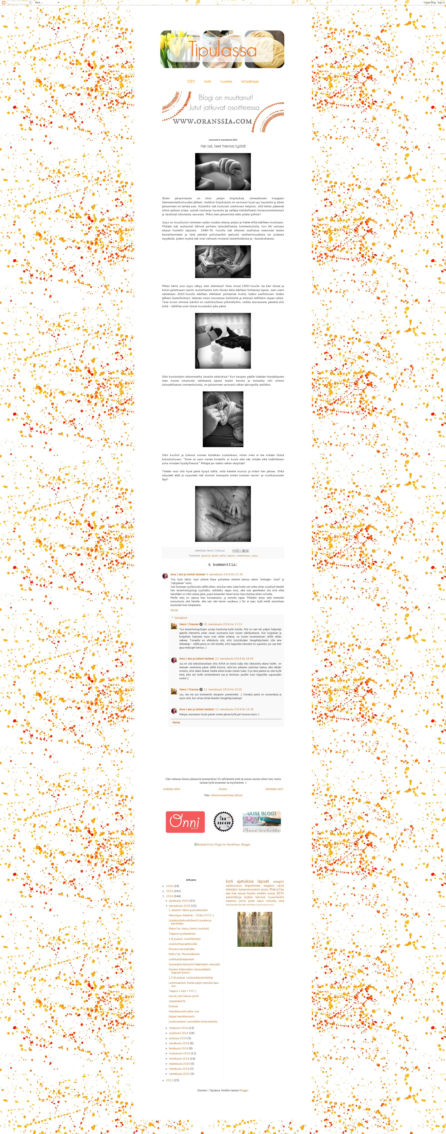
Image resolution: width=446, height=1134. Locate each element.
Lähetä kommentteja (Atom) (226, 795)
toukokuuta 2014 (180, 1053)
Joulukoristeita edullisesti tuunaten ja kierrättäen (190, 922)
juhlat (251, 901)
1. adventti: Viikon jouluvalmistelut (188, 910)
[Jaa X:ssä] (240, 551)
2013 (170, 1080)
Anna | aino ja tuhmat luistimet (187, 574)
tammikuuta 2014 (179, 1074)
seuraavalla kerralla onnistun (240, 904)
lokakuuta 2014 (179, 1028)
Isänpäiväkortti (177, 1001)
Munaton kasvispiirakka (182, 949)
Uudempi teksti (171, 789)
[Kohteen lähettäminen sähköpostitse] (234, 551)
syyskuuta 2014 (179, 1033)
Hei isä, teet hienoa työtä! (184, 996)
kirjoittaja (250, 81)
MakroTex (277, 889)
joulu (264, 889)
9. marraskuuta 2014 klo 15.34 (224, 574)
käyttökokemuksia (265, 904)
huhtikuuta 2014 (179, 1058)
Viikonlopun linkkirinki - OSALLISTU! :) (191, 915)
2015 (170, 891)
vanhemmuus (243, 555)
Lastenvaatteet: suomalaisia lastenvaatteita (193, 1021)
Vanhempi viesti (274, 789)
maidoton (231, 901)
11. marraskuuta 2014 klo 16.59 (234, 658)
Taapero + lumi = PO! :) (182, 991)
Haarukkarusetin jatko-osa (184, 1011)
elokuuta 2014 (178, 1038)
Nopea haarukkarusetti (181, 1016)
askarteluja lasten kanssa (245, 897)
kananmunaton (249, 889)
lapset (215, 555)
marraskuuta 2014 (180, 906)
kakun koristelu (266, 901)
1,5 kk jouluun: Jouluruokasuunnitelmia (191, 977)
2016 (170, 886)
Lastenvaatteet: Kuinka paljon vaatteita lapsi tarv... (193, 984)
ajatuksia (205, 555)
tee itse (231, 893)
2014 (170, 896)
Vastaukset (180, 618)
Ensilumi (173, 1006)
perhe (222, 555)
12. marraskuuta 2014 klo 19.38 (234, 709)
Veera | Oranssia (188, 624)
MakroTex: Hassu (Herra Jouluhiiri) (189, 928)
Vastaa (174, 610)
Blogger (243, 1090)
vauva (254, 555)
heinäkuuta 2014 (179, 1043)
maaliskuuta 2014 (180, 1063)
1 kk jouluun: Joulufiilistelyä (185, 939)
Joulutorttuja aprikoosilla (183, 944)
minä (281, 901)
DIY (191, 81)
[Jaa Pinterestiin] (247, 551)
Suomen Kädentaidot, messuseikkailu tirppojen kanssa (190, 971)
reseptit (278, 881)
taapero (231, 555)
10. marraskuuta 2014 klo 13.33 (223, 624)
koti (207, 81)
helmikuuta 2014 (179, 1069)
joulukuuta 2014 (179, 900)
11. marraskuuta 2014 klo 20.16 (223, 689)
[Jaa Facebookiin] (244, 551)
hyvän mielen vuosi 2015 (265, 893)
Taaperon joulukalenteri (182, 933)
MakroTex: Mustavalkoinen (184, 954)
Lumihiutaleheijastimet (181, 959)
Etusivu (223, 789)
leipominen (252, 885)
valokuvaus (234, 885)
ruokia (226, 81)
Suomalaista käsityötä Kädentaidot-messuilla (194, 964)
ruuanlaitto (276, 897)
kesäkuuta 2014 (179, 1048)
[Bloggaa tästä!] (237, 551)
